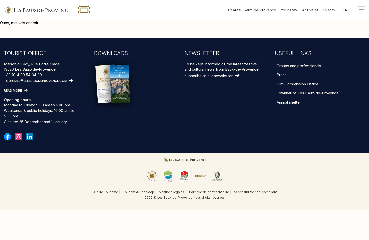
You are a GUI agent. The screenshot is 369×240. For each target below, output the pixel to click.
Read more (13, 90)
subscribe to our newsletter (208, 75)
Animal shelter (289, 102)
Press (282, 74)
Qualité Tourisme (105, 192)
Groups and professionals (299, 65)
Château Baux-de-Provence (252, 10)
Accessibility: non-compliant (255, 192)
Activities (310, 10)
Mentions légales (171, 192)
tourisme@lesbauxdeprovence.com (35, 81)
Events (329, 10)
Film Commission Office (297, 84)
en (345, 10)
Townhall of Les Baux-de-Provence (308, 93)
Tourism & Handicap (138, 192)
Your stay (289, 10)
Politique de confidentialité (209, 192)
